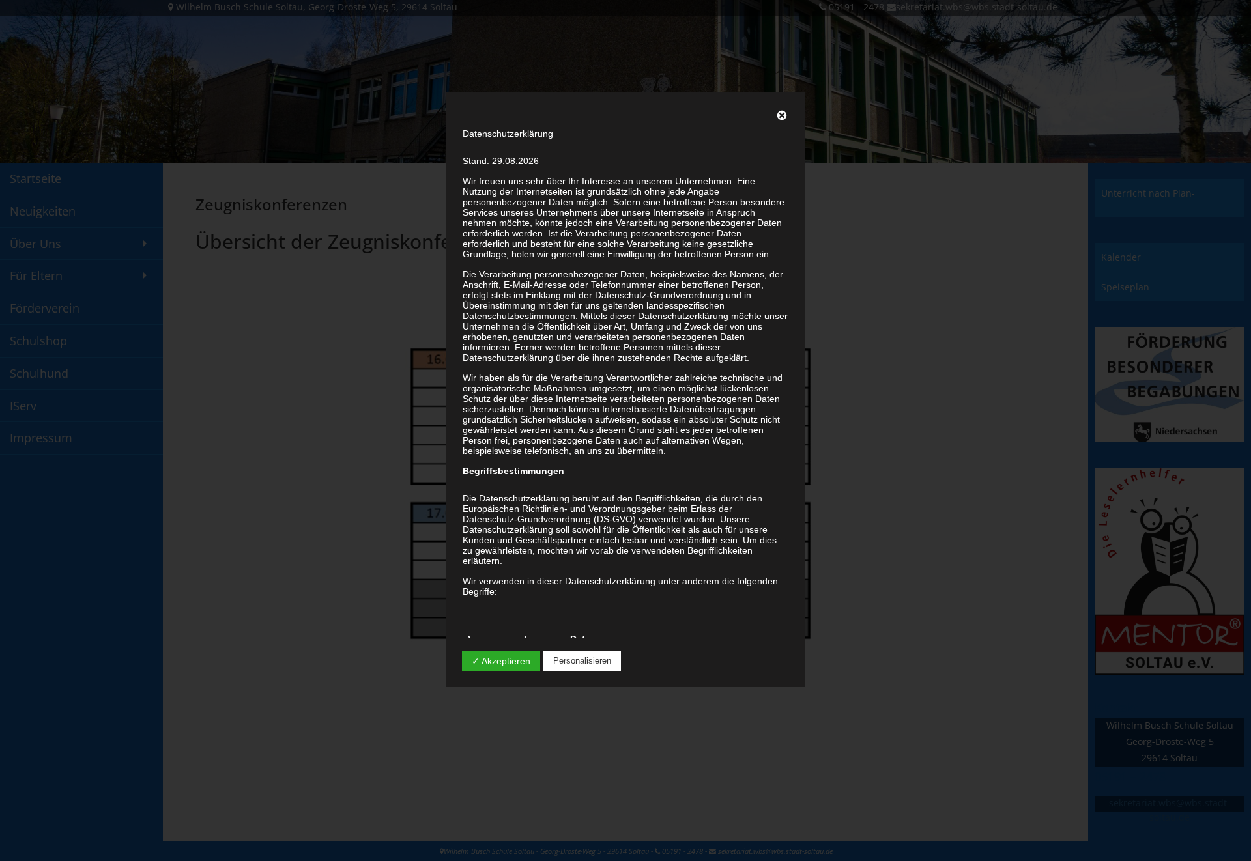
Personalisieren (582, 661)
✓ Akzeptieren (501, 661)
